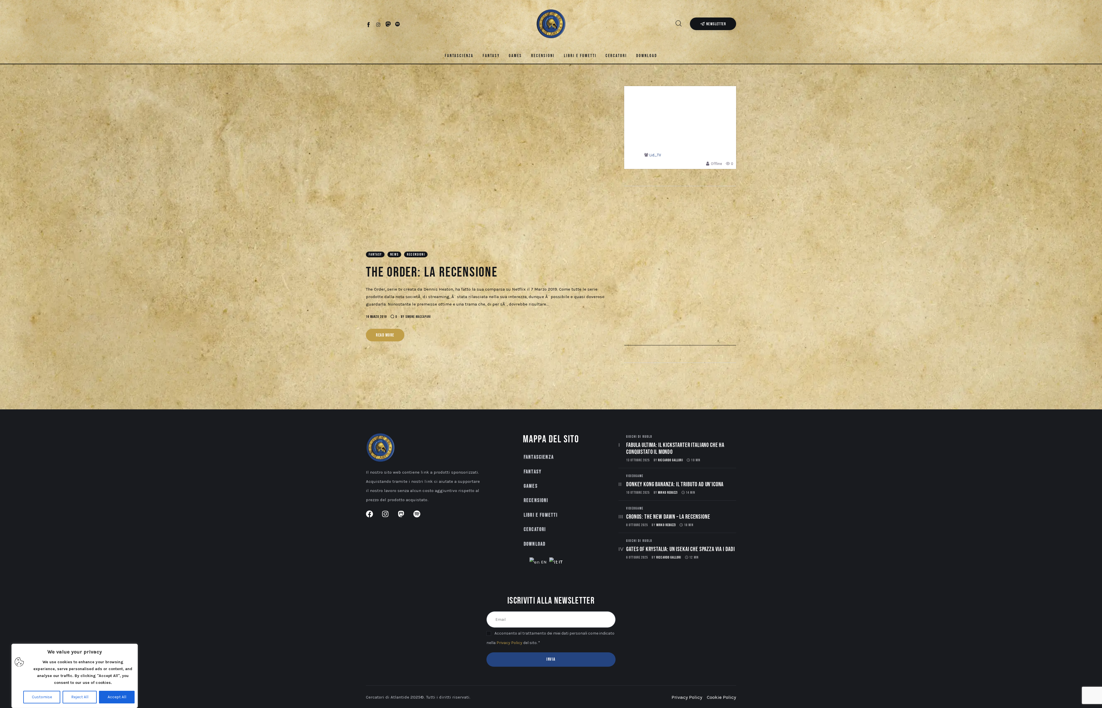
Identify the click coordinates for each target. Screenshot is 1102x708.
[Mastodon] (388, 24)
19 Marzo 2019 (376, 317)
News (394, 254)
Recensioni (416, 254)
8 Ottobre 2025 (637, 525)
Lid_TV (655, 155)
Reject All (79, 697)
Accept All (117, 697)
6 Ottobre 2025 (637, 557)
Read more (385, 335)
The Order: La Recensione (432, 272)
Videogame (634, 476)
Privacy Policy (509, 642)
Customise (42, 697)
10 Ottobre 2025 (638, 493)
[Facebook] (369, 24)
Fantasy (375, 254)
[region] (74, 676)
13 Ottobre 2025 (638, 460)
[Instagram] (378, 24)
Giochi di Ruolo (639, 437)
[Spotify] (398, 24)
